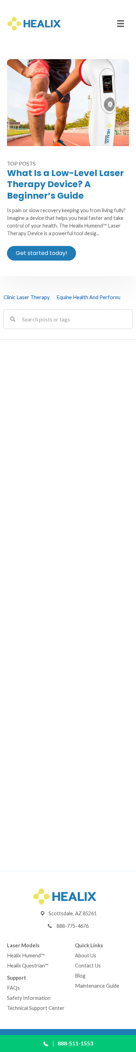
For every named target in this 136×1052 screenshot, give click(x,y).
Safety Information (29, 998)
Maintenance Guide (97, 986)
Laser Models (23, 945)
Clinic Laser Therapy (26, 297)
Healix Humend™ (26, 955)
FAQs (13, 988)
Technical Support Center (36, 1008)
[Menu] (120, 23)
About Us (85, 955)
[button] (41, 253)
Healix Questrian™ (27, 966)
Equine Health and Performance (93, 297)
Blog (80, 976)
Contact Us (88, 966)
